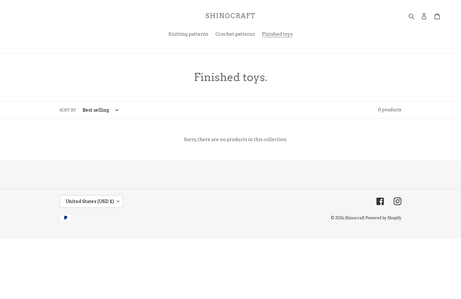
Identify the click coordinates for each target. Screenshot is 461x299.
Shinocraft (230, 16)
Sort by (68, 110)
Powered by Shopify (383, 217)
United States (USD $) (90, 201)
